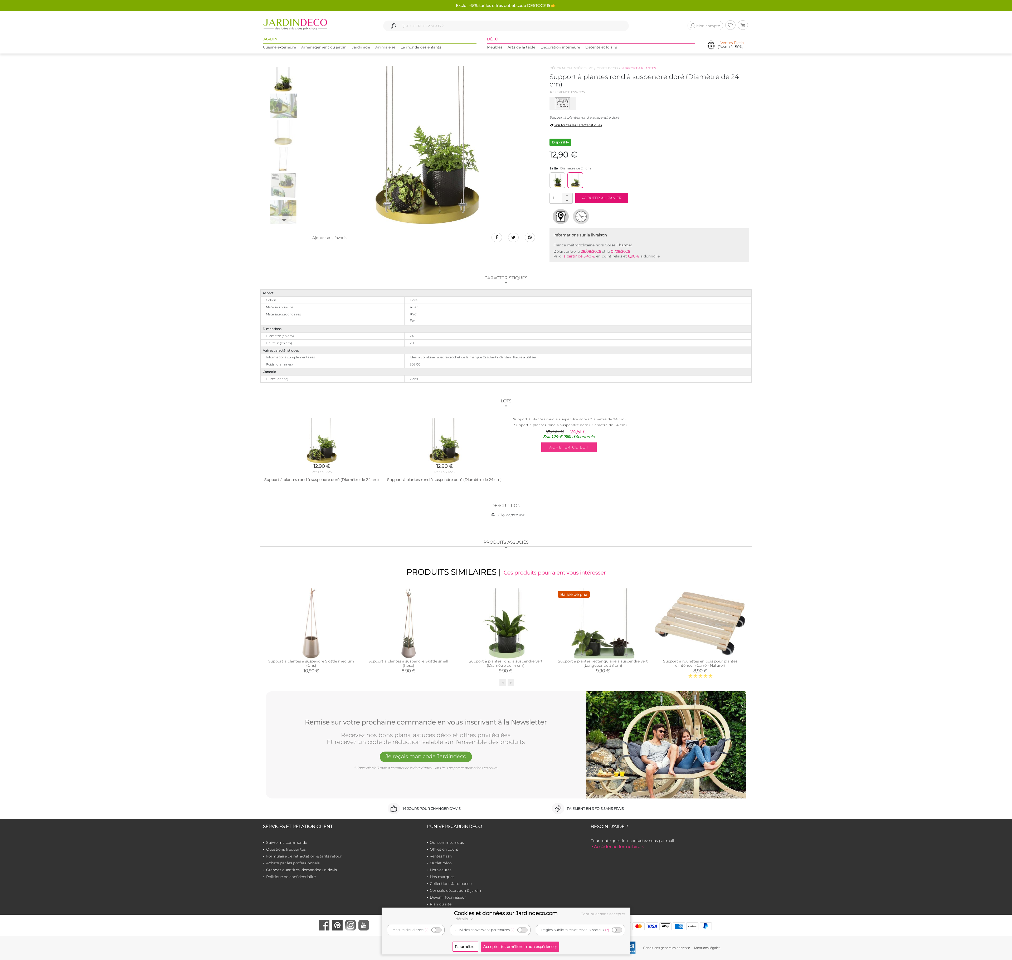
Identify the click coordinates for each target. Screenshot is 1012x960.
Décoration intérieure (560, 47)
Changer (624, 245)
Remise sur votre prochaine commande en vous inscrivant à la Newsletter (426, 722)
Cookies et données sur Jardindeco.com (506, 913)
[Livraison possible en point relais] (560, 216)
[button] (567, 195)
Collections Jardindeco (451, 883)
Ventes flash (441, 856)
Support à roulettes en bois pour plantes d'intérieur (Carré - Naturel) (700, 663)
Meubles (494, 47)
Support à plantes (638, 68)
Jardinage (361, 47)
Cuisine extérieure (279, 47)
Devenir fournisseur (448, 897)
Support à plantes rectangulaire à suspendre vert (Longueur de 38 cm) (603, 663)
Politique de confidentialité (291, 876)
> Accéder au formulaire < (617, 846)
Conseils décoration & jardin (455, 890)
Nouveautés (440, 870)
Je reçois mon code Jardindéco (426, 756)
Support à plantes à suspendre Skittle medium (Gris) (311, 663)
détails (462, 919)
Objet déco (607, 68)
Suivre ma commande (286, 842)
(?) (427, 930)
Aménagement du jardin (324, 47)
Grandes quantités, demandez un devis (301, 870)
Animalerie (385, 47)
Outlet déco (441, 863)
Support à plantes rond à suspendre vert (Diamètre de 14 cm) (506, 663)
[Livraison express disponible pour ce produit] (581, 216)
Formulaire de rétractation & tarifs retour (304, 856)
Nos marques (442, 876)
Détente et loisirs (601, 47)
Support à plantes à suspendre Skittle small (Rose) (408, 663)
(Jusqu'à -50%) (731, 45)
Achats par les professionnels (293, 863)
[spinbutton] (560, 198)
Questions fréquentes (286, 849)
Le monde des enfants (421, 47)
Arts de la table (521, 47)
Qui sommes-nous (447, 842)
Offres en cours (444, 849)
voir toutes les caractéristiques (578, 125)
